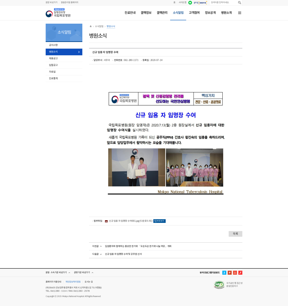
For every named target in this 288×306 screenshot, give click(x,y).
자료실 (52, 71)
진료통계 (53, 78)
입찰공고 (53, 65)
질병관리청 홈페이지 (69, 2)
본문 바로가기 (52, 2)
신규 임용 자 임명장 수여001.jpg (130, 221)
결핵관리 (162, 13)
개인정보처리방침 (72, 282)
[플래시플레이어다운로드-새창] (240, 273)
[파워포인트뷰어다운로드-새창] (230, 273)
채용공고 (53, 58)
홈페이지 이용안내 (53, 282)
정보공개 (210, 13)
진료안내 (129, 13)
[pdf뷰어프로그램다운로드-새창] (235, 273)
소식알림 (178, 13)
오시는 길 (89, 282)
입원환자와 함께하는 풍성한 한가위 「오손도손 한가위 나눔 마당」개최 (138, 246)
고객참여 (194, 13)
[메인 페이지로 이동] (58, 12)
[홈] (90, 26)
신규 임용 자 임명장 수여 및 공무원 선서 (123, 254)
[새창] (190, 2)
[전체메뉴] (239, 12)
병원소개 (226, 13)
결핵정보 (146, 13)
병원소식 (53, 51)
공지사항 (53, 45)
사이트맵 (182, 2)
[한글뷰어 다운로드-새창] (224, 273)
